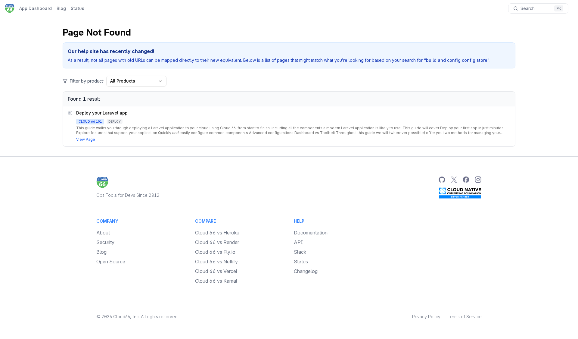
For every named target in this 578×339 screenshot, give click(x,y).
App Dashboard (35, 8)
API (298, 242)
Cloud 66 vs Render (217, 242)
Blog (61, 8)
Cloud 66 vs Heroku (217, 233)
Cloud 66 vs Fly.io (215, 252)
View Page (85, 139)
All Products (122, 80)
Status (77, 8)
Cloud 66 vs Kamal (216, 281)
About (103, 233)
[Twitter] (454, 179)
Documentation (311, 233)
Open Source (110, 262)
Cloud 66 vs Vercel (216, 271)
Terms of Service (465, 316)
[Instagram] (478, 179)
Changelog (306, 271)
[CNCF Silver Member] (460, 193)
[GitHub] (442, 179)
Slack (300, 252)
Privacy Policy (426, 316)
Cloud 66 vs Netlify (216, 262)
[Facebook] (466, 179)
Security (105, 242)
